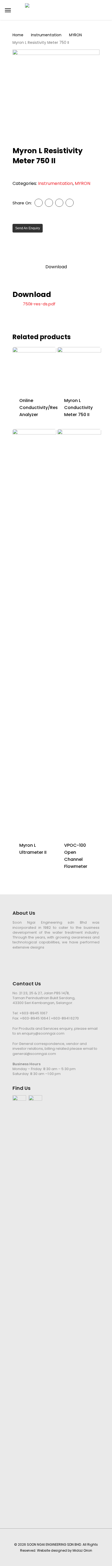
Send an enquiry (27, 228)
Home (18, 35)
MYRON (75, 35)
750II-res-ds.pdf (39, 304)
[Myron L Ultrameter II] (34, 632)
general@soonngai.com (34, 1053)
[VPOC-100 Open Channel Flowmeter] (79, 632)
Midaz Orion (82, 1550)
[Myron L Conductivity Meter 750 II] (79, 369)
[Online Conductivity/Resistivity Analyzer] (34, 369)
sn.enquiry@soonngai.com (40, 1033)
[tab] (56, 267)
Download (56, 267)
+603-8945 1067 (33, 1013)
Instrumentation (46, 35)
